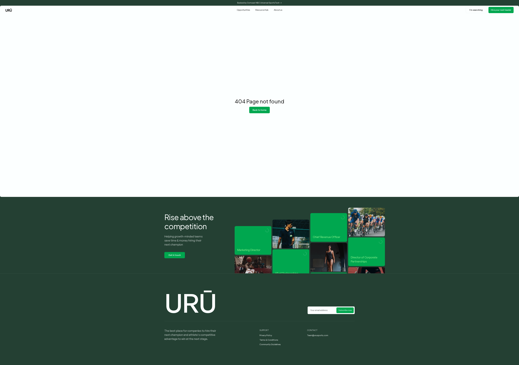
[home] (8, 10)
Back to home (259, 110)
